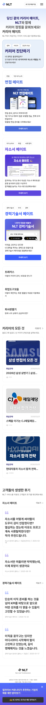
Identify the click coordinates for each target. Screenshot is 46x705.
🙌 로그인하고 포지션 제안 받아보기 (23, 700)
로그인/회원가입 (31, 4)
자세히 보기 (23, 129)
